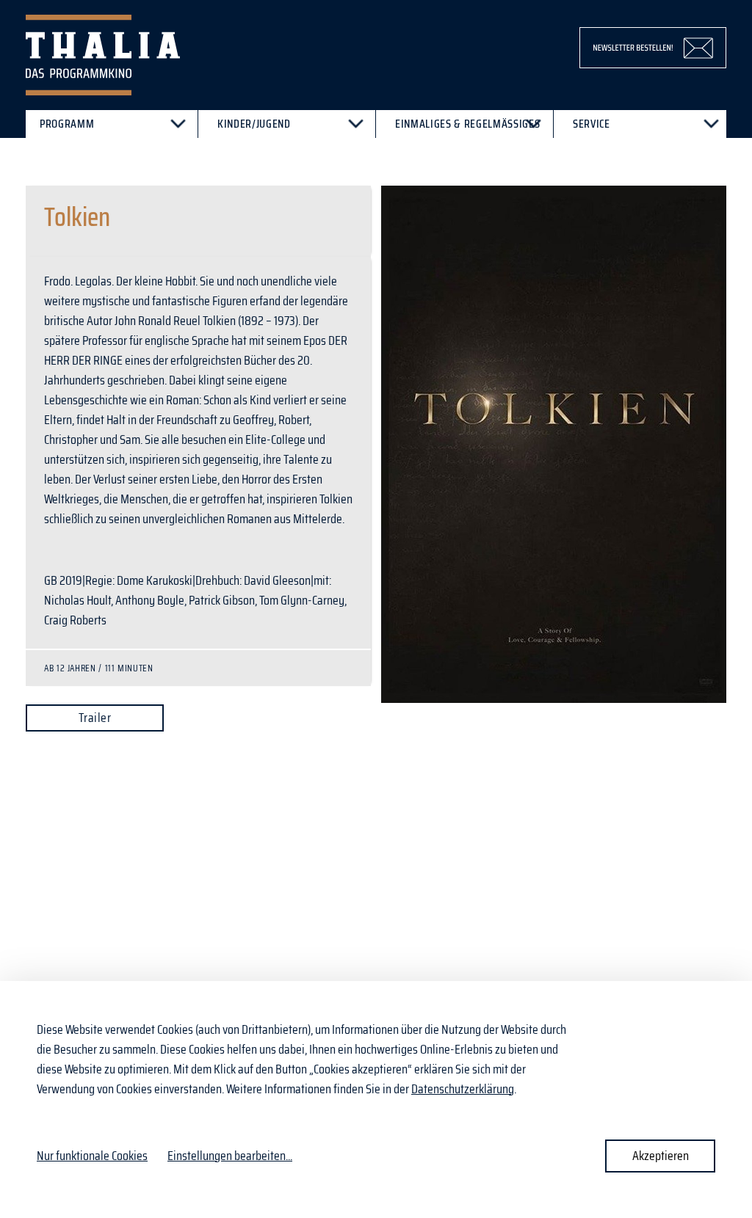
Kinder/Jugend (254, 123)
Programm (67, 123)
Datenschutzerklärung (462, 1089)
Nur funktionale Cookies (92, 1155)
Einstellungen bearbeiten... (229, 1156)
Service (591, 123)
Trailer (95, 717)
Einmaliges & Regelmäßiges (467, 123)
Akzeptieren (660, 1155)
